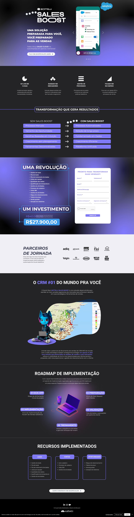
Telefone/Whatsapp (83, 189)
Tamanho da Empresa (83, 200)
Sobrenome (97, 178)
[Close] (132, 514)
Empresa (79, 194)
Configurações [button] (109, 514)
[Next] (103, 32)
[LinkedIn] (64, 505)
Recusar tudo (118, 514)
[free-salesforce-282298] (70, 505)
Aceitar (127, 514)
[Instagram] (67, 505)
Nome (79, 178)
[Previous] (73, 32)
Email (78, 184)
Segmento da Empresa (100, 200)
